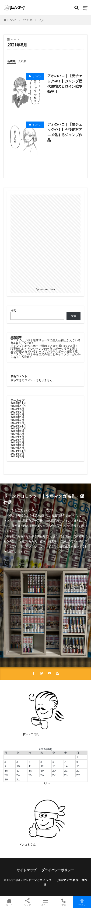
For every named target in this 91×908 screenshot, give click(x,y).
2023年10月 (18, 406)
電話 (63, 905)
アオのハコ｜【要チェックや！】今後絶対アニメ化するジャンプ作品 (64, 132)
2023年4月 (17, 414)
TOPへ (82, 905)
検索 (13, 310)
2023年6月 (17, 409)
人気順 (22, 61)
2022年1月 (17, 448)
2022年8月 (17, 434)
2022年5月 (17, 436)
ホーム (9, 905)
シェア (27, 905)
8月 (41, 20)
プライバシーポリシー (58, 870)
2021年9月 (17, 453)
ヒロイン (37, 76)
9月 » (46, 783)
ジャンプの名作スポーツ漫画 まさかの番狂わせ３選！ (44, 346)
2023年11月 (18, 403)
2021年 (27, 20)
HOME (11, 20)
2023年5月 (17, 411)
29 (78, 775)
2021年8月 (17, 456)
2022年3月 (17, 442)
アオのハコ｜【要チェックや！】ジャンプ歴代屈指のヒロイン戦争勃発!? (64, 83)
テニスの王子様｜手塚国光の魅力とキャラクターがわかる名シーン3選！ (45, 355)
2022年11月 (18, 425)
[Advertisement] (45, 240)
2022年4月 (17, 439)
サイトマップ (26, 870)
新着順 (11, 61)
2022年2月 (17, 445)
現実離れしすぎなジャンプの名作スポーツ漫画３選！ (44, 348)
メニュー (45, 905)
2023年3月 (17, 417)
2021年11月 (18, 450)
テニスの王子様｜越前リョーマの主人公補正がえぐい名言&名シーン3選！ (45, 341)
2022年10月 (18, 428)
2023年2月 (17, 420)
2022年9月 (17, 431)
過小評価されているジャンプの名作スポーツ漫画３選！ (45, 351)
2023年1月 (17, 422)
